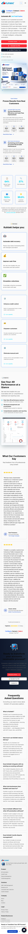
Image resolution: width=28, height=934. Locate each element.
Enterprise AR (4, 887)
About (2, 898)
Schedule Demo (13, 931)
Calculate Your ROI (15, 46)
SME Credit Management (7, 885)
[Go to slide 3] (2, 90)
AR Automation (4, 872)
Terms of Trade (4, 912)
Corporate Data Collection (7, 889)
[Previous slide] (3, 76)
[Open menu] (25, 3)
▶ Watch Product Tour (15, 50)
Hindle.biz (3, 918)
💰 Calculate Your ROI (14, 679)
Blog (2, 900)
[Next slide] (25, 76)
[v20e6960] (8, 3)
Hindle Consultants (5, 922)
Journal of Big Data (10, 212)
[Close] (19, 931)
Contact (3, 902)
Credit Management (5, 878)
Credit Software (5, 891)
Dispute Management (6, 876)
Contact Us (14, 683)
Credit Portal (4, 874)
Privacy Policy (4, 909)
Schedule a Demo (12, 41)
